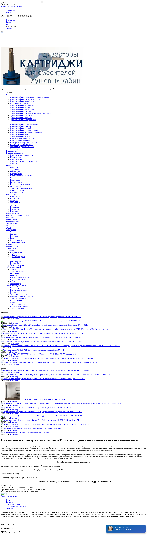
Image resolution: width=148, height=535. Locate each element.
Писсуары (14, 236)
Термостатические (17, 265)
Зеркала (13, 269)
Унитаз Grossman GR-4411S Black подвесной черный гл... (88, 375)
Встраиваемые (16, 174)
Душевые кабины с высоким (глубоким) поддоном (30, 97)
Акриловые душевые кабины (21, 103)
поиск (12, 4)
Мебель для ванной (13, 267)
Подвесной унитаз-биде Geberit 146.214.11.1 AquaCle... (79, 362)
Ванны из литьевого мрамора (21, 176)
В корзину (15, 319)
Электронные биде (17, 242)
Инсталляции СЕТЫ (18, 300)
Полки (12, 282)
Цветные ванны (16, 192)
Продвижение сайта (9, 496)
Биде (12, 238)
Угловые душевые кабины (20, 149)
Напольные (14, 209)
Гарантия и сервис (13, 504)
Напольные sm (11, 219)
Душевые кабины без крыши (21, 107)
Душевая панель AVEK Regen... (39, 432)
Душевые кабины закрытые (21, 116)
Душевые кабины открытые (21, 118)
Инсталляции (15, 288)
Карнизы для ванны (13, 223)
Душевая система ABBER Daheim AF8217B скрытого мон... (98, 403)
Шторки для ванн (17, 157)
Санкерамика (11, 230)
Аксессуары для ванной (15, 205)
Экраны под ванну (17, 304)
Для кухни (14, 259)
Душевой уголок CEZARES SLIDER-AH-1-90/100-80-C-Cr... (73, 358)
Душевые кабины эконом (20, 136)
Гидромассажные (17, 178)
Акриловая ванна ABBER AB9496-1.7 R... (51, 350)
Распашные (14, 199)
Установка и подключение (16, 506)
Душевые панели (12, 151)
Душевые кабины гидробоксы (22, 101)
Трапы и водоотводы (18, 294)
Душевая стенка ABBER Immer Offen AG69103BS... (63, 337)
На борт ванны (11, 217)
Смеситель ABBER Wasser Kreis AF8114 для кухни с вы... (88, 329)
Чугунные (14, 167)
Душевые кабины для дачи (20, 111)
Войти (8, 12)
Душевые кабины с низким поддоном (25, 99)
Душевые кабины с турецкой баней (24, 130)
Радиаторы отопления (19, 307)
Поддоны (9, 244)
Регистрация (10, 10)
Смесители (10, 250)
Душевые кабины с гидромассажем (24, 124)
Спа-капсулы (11, 248)
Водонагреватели (12, 213)
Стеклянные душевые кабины (22, 147)
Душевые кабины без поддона (22, 109)
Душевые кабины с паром (20, 126)
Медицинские (15, 186)
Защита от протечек (18, 298)
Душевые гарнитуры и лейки (17, 215)
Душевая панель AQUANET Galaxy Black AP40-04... (64, 420)
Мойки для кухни (13, 226)
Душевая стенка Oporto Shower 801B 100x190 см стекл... (47, 399)
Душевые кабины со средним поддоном (26, 132)
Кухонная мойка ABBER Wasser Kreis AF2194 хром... (65, 333)
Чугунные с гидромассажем (21, 188)
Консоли (13, 275)
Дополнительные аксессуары (21, 296)
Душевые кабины (12, 95)
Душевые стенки (16, 163)
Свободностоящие (17, 190)
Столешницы (15, 284)
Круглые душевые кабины (20, 140)
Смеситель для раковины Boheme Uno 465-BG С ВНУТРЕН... (95, 346)
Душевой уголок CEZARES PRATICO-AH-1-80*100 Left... (71, 424)
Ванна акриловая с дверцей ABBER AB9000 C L (61, 321)
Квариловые (15, 180)
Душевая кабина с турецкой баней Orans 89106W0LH (66, 325)
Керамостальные (16, 182)
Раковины (14, 232)
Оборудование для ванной (16, 286)
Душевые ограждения (14, 153)
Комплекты (14, 273)
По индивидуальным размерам (22, 184)
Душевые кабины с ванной (21, 122)
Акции (8, 24)
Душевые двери (12, 194)
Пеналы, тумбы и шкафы (20, 277)
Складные (14, 201)
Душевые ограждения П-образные (23, 161)
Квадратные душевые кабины (22, 138)
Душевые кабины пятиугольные (23, 120)
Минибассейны (12, 246)
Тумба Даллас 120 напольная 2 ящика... (48, 428)
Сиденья (13, 292)
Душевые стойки (12, 221)
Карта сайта (10, 508)
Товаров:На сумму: (11, 6)
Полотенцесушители (18, 290)
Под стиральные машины (20, 280)
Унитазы (13, 234)
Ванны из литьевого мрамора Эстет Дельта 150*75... (64, 379)
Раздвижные (15, 197)
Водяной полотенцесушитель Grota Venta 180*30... (62, 412)
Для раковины (15, 261)
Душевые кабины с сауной (20, 128)
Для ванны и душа (17, 257)
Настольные (15, 211)
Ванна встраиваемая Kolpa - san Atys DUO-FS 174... (63, 342)
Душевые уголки (17, 159)
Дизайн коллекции (17, 240)
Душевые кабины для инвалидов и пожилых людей (30, 113)
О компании (10, 20)
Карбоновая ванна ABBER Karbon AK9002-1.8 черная (67, 370)
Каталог (9, 22)
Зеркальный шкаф (17, 271)
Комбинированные (17, 172)
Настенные (14, 207)
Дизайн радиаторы (17, 309)
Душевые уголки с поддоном (21, 155)
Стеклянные (15, 203)
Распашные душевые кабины (21, 145)
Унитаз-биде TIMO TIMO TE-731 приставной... (58, 354)
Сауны (8, 228)
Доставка (9, 502)
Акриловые (14, 170)
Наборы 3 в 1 (15, 263)
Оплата (8, 500)
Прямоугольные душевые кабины (23, 143)
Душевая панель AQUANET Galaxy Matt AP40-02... (62, 416)
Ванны (8, 165)
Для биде (13, 255)
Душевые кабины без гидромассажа (24, 105)
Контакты (9, 28)
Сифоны (13, 302)
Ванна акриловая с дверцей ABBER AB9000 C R (61, 317)
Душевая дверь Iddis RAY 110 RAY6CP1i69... (55, 408)
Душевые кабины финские (20, 134)
